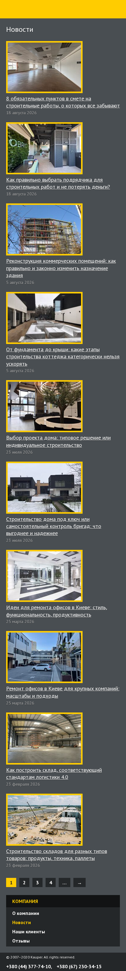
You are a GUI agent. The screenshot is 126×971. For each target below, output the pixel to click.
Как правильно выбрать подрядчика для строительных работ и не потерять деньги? (58, 183)
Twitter (110, 957)
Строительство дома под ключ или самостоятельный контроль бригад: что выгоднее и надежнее (53, 526)
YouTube (117, 957)
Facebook (102, 957)
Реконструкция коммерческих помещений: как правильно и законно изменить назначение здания (61, 268)
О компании (25, 913)
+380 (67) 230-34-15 (79, 966)
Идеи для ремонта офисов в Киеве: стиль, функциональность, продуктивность (56, 611)
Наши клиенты (28, 931)
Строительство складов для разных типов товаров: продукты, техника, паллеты (56, 855)
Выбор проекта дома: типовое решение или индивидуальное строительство (58, 441)
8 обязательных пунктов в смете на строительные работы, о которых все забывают (63, 102)
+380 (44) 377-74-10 (28, 966)
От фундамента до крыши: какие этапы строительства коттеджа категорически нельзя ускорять (63, 356)
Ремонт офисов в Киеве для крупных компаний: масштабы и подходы (62, 692)
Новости (21, 922)
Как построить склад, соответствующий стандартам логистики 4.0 (54, 773)
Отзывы (21, 941)
